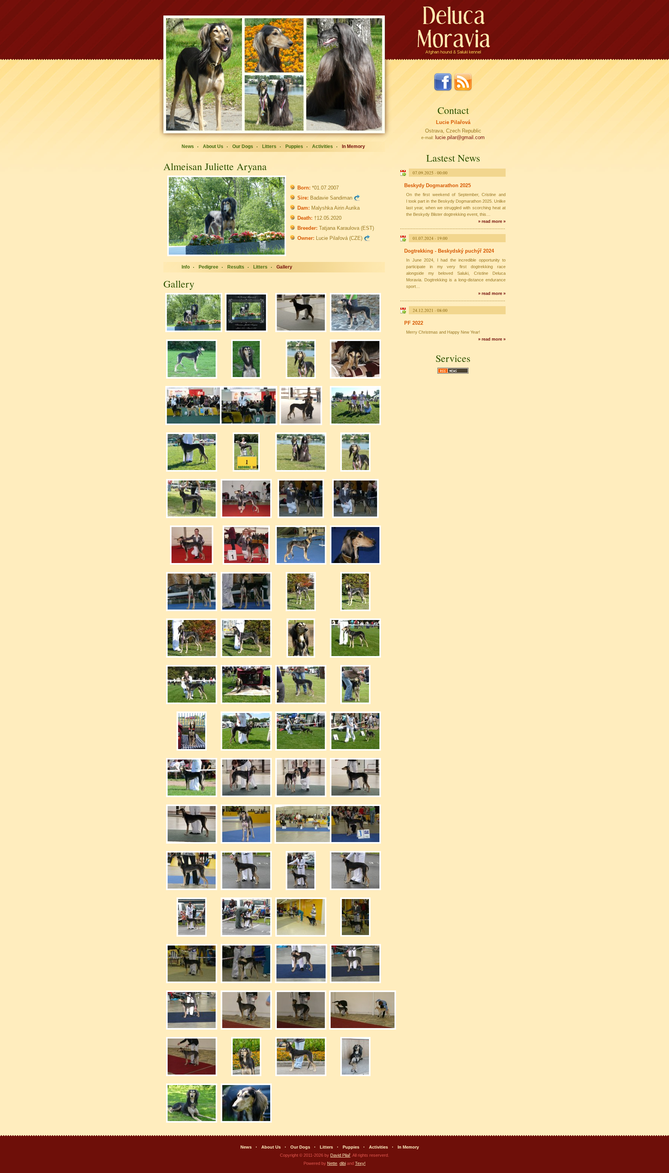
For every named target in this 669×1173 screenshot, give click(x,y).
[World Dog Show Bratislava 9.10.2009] (194, 406)
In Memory (353, 146)
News (188, 146)
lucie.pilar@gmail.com (460, 137)
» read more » (492, 221)
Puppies (294, 146)
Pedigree (208, 267)
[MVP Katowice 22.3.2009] (191, 545)
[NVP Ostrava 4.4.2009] (301, 499)
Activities (322, 146)
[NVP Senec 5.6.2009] (300, 452)
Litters (269, 146)
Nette (332, 1163)
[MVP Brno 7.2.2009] (300, 545)
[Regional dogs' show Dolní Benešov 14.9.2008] (300, 685)
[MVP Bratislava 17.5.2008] (246, 824)
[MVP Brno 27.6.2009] (301, 406)
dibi (343, 1163)
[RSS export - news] (453, 372)
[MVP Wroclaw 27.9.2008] (355, 638)
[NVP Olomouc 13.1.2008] (246, 1010)
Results (235, 267)
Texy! (360, 1163)
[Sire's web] (357, 198)
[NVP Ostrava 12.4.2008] (300, 917)
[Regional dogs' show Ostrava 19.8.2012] (355, 313)
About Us (213, 146)
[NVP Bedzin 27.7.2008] (246, 731)
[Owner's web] (367, 238)
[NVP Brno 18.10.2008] (300, 313)
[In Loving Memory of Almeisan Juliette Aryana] (246, 313)
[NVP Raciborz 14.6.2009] (355, 406)
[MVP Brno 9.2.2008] (301, 964)
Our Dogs (242, 146)
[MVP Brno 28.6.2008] (246, 778)
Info (186, 267)
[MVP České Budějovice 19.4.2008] (246, 871)
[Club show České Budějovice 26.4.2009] (246, 499)
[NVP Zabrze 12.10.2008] (300, 638)
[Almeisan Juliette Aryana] (228, 216)
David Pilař (340, 1155)
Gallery (284, 267)
